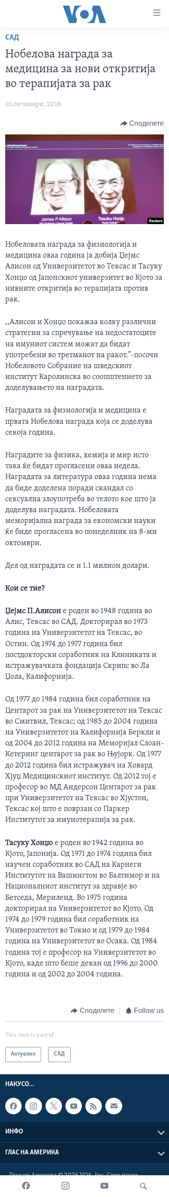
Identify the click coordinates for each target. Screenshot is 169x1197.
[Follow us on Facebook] (13, 1106)
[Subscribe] (113, 1106)
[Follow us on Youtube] (73, 1106)
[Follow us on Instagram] (33, 1106)
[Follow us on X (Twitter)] (54, 1106)
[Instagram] (65, 1186)
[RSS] (93, 1106)
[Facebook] (26, 1186)
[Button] (142, 123)
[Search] (143, 1186)
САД (12, 38)
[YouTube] (104, 1186)
